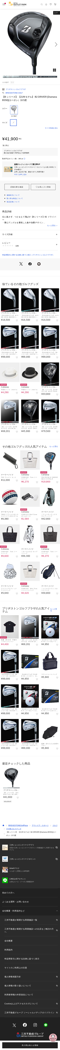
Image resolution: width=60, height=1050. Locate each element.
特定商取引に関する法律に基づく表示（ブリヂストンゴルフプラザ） (28, 255)
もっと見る (51, 225)
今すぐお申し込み (20, 174)
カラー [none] (4, 109)
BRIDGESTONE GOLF (14, 93)
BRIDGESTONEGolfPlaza (18, 825)
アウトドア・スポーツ (40, 825)
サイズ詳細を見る (51, 128)
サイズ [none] (4, 123)
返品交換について (13, 202)
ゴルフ (54, 825)
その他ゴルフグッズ (13, 829)
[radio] (14, 111)
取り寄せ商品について (15, 198)
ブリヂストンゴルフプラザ (16, 89)
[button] (30, 44)
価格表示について (13, 195)
